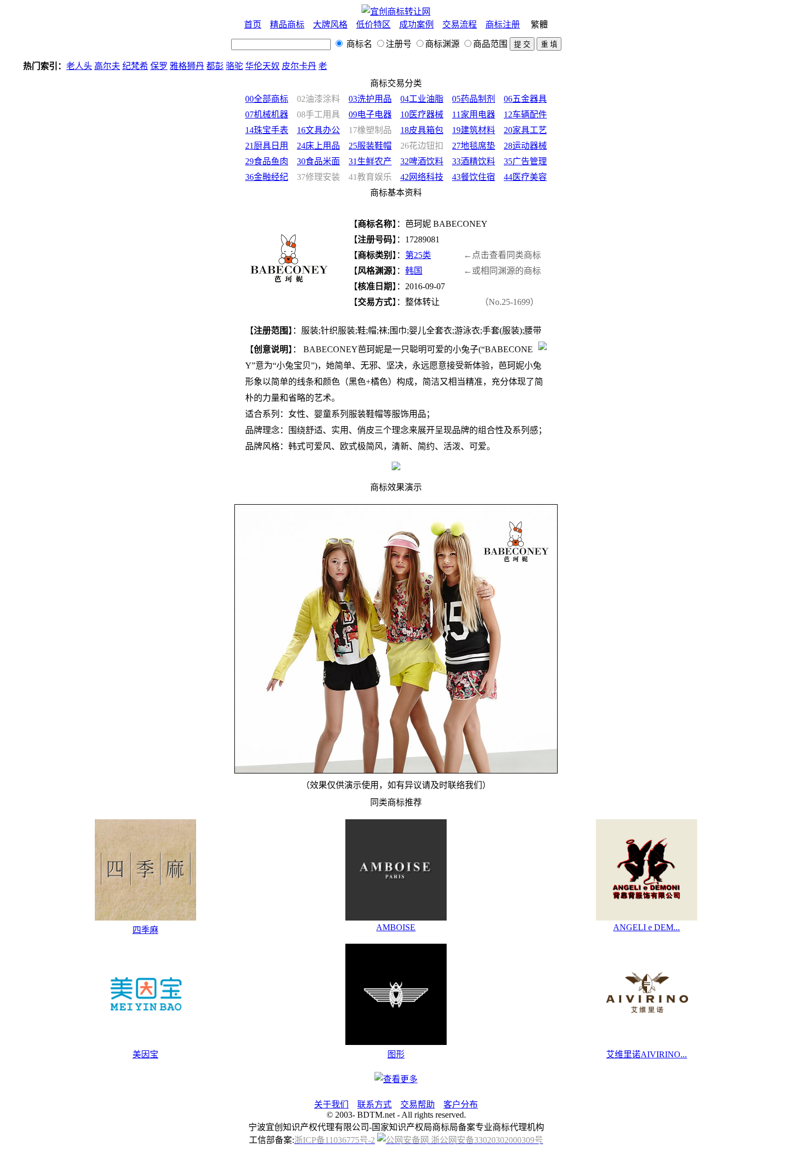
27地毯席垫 (473, 145)
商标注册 (502, 24)
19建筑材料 (473, 130)
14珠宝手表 (266, 130)
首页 (252, 24)
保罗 (159, 66)
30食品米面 (318, 161)
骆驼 (234, 66)
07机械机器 (266, 114)
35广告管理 (525, 161)
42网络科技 (421, 177)
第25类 (418, 255)
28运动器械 (525, 145)
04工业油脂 (421, 98)
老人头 (79, 66)
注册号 (399, 43)
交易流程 (459, 24)
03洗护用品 (370, 98)
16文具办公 (318, 130)
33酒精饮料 (473, 161)
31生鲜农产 (370, 161)
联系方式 (374, 1104)
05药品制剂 (473, 98)
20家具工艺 (525, 130)
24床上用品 (318, 145)
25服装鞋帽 (370, 145)
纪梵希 (135, 66)
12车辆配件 (525, 114)
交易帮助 (417, 1104)
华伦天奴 (262, 66)
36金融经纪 (266, 177)
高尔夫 (107, 66)
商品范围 (490, 43)
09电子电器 (370, 114)
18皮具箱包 (421, 130)
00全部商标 (266, 98)
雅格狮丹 (187, 66)
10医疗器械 (421, 114)
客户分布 (460, 1104)
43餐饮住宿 (473, 177)
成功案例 (416, 24)
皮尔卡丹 (299, 66)
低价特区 (373, 24)
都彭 (215, 66)
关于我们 (331, 1104)
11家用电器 (473, 114)
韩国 (413, 270)
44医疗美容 (525, 177)
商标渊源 (442, 43)
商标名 (358, 43)
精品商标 (287, 24)
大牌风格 (330, 24)
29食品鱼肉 (266, 161)
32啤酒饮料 (421, 161)
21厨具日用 (266, 145)
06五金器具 (525, 98)
